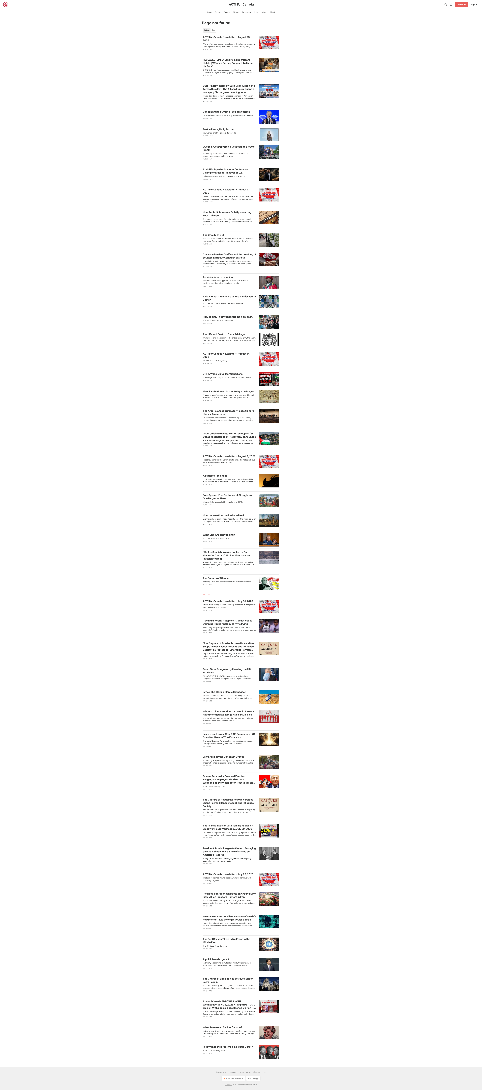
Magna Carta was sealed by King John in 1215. (223, 502)
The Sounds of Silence (216, 578)
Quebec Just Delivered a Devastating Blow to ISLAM (229, 148)
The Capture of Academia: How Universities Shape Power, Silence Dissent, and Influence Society (228, 803)
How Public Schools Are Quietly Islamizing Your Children (227, 214)
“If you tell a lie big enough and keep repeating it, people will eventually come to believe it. (229, 605)
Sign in (474, 4)
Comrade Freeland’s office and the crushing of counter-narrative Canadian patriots (229, 256)
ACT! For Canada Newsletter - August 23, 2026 (226, 191)
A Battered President (215, 475)
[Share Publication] (451, 4)
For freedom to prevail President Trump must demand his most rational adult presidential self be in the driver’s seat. (228, 480)
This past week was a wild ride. (216, 538)
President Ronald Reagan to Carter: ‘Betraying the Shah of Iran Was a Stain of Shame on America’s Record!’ (229, 851)
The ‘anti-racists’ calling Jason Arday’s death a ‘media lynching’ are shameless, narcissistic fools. (225, 281)
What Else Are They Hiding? (219, 534)
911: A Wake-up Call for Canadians (223, 373)
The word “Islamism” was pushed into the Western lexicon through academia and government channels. (228, 742)
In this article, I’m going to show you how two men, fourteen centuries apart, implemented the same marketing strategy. (229, 1032)
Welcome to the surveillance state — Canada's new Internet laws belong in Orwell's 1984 (229, 918)
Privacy (241, 1072)
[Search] (445, 4)
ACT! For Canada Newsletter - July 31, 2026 (228, 601)
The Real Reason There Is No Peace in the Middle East (226, 941)
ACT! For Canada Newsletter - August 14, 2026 (226, 355)
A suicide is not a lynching (218, 277)
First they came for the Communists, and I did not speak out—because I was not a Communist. (229, 461)
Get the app (253, 1078)
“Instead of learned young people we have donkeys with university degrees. (227, 879)
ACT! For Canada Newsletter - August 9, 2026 (229, 456)
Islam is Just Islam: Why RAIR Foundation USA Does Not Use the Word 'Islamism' (229, 736)
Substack (228, 1084)
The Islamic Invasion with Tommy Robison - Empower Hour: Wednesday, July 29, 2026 (228, 827)
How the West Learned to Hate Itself (223, 515)
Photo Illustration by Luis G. (215, 786)
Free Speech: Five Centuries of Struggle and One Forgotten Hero (228, 497)
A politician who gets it (216, 959)
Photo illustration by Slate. (214, 1050)
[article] (241, 45)
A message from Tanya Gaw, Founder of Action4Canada (227, 377)
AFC (211, 49)
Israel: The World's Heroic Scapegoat (224, 692)
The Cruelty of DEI (213, 235)
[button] (209, 12)
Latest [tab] (206, 30)
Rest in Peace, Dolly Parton (218, 129)
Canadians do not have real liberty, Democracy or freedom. (228, 115)
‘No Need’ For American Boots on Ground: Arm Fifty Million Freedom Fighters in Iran (229, 895)
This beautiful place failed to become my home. (223, 303)
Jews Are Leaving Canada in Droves (223, 756)
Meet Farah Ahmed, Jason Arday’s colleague (228, 391)
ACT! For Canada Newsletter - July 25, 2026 (228, 874)
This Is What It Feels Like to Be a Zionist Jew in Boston (229, 298)
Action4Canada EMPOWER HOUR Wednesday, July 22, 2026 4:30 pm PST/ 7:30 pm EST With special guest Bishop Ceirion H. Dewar (229, 1005)
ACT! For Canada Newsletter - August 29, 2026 (226, 39)
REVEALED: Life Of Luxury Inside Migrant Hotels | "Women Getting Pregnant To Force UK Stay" (228, 63)
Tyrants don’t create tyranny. (215, 360)
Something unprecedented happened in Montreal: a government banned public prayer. (225, 154)
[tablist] (209, 30)
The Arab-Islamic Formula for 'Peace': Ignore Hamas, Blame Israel (228, 412)
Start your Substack (234, 1078)
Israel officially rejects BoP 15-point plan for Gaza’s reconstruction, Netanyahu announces (229, 435)
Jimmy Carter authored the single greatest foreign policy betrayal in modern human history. (227, 859)
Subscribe (461, 4)
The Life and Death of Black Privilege (224, 334)
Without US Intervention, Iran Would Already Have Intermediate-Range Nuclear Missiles (228, 713)
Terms (248, 1072)
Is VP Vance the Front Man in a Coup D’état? (228, 1046)
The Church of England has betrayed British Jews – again (228, 980)
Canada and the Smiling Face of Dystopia (226, 111)
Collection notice (259, 1072)
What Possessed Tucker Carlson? (222, 1027)
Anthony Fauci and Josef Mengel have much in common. (227, 581)
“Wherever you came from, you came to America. (224, 176)
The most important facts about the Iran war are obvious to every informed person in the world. (228, 719)
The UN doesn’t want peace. (215, 946)
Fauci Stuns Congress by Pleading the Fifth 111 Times (227, 671)
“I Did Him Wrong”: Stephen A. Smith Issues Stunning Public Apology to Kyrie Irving (227, 622)
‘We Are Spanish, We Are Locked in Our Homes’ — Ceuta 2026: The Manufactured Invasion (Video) (227, 555)
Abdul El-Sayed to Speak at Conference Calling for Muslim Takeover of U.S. (225, 171)
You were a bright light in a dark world (219, 133)
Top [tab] (213, 30)
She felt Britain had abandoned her (218, 320)
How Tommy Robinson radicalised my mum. (228, 316)
